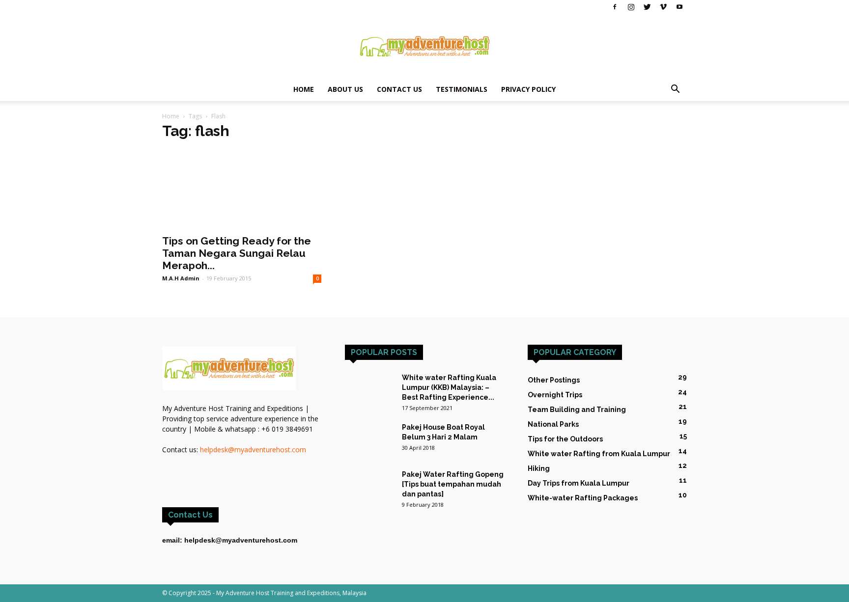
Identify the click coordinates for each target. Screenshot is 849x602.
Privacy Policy (528, 89)
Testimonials (461, 89)
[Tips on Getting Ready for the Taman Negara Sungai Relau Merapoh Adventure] (241, 189)
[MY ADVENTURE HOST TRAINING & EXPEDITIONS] (424, 46)
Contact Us (399, 89)
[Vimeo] (663, 7)
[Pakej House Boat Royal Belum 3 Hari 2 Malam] (369, 439)
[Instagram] (630, 7)
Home (303, 89)
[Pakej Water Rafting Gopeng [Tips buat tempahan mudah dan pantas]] (369, 481)
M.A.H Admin (180, 278)
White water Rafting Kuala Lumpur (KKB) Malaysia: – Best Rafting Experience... (449, 387)
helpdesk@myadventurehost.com (253, 449)
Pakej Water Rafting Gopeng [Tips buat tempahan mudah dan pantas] (453, 484)
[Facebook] (614, 7)
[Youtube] (679, 7)
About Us (345, 89)
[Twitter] (647, 7)
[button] (675, 90)
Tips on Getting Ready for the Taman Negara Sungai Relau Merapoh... (236, 253)
